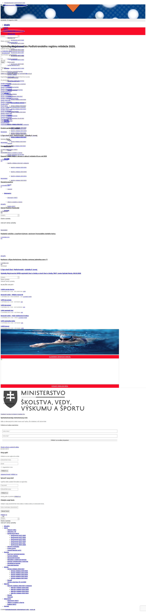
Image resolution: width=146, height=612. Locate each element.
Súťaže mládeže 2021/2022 (18, 146)
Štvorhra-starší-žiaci (6, 119)
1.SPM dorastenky (6, 300)
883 (1, 212)
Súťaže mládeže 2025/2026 (18, 100)
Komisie (6, 68)
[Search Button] (18, 36)
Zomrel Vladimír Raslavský (10, 208)
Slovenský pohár (27, 296)
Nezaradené (6, 53)
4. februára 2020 (6, 51)
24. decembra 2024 (5, 185)
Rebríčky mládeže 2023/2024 (20, 591)
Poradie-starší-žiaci (6, 98)
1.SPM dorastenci (6, 305)
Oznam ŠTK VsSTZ (7, 146)
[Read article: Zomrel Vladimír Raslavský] (60, 195)
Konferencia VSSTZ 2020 (17, 68)
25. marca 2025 (4, 159)
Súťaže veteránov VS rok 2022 (15, 118)
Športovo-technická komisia (15, 90)
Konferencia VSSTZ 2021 (17, 64)
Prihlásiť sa (14, 474)
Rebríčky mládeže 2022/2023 (18, 180)
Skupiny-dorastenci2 (6, 89)
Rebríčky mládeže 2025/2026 (20, 588)
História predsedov (13, 547)
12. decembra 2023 (5, 237)
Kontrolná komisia (12, 116)
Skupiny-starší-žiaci (6, 102)
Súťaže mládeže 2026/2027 (15, 124)
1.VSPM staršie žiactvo (7, 289)
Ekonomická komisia (12, 98)
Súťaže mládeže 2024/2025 (18, 133)
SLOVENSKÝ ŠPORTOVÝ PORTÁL (60, 357)
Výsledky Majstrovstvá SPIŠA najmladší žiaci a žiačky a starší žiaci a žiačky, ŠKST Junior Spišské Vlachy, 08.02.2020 (41, 273)
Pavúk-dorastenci (5, 85)
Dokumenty (7, 599)
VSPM (24, 291)
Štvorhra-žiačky (5, 123)
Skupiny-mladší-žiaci (6, 113)
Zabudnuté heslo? (6, 474)
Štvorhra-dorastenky (6, 115)
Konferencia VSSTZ (12, 42)
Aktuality (7, 25)
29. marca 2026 (4, 149)
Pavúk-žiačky (4, 106)
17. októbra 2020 (5, 263)
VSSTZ (6, 528)
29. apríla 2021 (4, 211)
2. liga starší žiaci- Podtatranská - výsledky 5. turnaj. (19, 270)
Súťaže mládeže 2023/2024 (18, 137)
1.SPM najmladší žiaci (7, 310)
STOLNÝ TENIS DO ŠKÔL (60, 386)
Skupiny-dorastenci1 (6, 87)
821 (1, 238)
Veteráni (10, 597)
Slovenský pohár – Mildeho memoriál (12, 295)
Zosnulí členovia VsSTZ (13, 81)
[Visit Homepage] (14, 5)
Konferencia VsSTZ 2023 (17, 55)
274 (1, 161)
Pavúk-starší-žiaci (5, 100)
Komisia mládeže (12, 556)
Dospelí (9, 150)
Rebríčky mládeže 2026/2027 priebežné (19, 586)
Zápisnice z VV (11, 38)
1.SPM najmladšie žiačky (8, 321)
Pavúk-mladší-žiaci (6, 111)
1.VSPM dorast (5, 326)
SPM (22, 302)
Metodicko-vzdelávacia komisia (15, 103)
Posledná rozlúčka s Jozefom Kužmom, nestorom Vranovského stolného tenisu (28, 234)
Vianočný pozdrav (7, 182)
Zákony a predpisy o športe (15, 603)
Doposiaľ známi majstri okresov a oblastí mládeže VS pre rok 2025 (24, 156)
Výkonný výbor (11, 530)
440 (1, 264)
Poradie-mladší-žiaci (6, 110)
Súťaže (6, 567)
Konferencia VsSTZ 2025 (17, 40)
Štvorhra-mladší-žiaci (6, 121)
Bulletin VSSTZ (11, 206)
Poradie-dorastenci (6, 83)
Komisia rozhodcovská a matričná (16, 84)
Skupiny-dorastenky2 (7, 97)
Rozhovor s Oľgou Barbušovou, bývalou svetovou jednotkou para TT (24, 260)
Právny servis (11, 548)
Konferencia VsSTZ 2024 (17, 43)
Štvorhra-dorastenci (6, 117)
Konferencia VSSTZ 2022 (17, 60)
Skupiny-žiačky (5, 108)
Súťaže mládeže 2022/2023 (18, 142)
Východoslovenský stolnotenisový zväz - (17, 610)
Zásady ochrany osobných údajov (10, 447)
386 (1, 151)
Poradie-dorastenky (6, 91)
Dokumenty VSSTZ (12, 150)
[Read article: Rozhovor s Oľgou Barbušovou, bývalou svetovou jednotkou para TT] (60, 247)
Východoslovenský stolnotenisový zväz (14, 3)
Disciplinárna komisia (13, 87)
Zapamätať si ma (8, 467)
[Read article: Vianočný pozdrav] (60, 170)
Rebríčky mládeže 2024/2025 (20, 589)
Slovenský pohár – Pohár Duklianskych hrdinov (15, 316)
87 (1, 187)
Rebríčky (6, 159)
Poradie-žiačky (5, 104)
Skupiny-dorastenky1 (6, 95)
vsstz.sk (32, 610)
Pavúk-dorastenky (6, 93)
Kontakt (6, 211)
